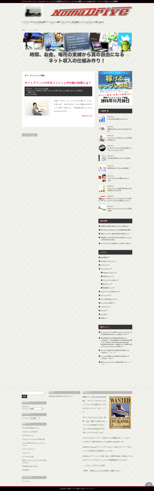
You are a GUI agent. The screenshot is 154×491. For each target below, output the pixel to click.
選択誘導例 (26, 470)
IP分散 (45, 90)
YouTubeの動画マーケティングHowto (118, 158)
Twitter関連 (104, 257)
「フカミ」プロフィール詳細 (94, 465)
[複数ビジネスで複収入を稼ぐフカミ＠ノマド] (33, 17)
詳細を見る (86, 116)
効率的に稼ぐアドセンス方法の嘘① (118, 168)
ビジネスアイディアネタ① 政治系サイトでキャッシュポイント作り (119, 149)
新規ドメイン (32, 92)
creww (93, 447)
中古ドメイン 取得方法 (76, 90)
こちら (97, 471)
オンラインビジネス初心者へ (109, 291)
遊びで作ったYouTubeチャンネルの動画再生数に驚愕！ (116, 229)
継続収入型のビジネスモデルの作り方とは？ (119, 130)
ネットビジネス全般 (42, 88)
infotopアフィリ (107, 276)
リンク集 (103, 314)
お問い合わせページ (28, 435)
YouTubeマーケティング (107, 261)
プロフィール (26, 452)
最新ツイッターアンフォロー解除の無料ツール (114, 362)
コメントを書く (32, 94)
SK (110, 358)
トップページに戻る (29, 135)
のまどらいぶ (94, 417)
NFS (106, 456)
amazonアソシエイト (109, 272)
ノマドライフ (104, 306)
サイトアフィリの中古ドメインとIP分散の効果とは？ (58, 82)
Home (23, 29)
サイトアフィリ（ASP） (109, 280)
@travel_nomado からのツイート (61, 396)
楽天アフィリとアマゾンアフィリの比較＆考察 (119, 209)
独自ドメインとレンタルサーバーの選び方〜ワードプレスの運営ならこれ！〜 (119, 199)
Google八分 (39, 90)
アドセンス (104, 265)
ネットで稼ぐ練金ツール (107, 299)
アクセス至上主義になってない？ (117, 119)
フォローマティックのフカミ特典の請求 (34, 439)
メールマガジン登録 (28, 456)
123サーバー (31, 90)
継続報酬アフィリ (108, 287)
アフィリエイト (105, 268)
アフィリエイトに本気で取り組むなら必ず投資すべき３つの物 (119, 189)
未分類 (102, 318)
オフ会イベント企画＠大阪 (30, 431)
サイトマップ (26, 481)
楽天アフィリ (106, 284)
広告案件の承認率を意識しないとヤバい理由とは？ (115, 226)
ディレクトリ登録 (53, 90)
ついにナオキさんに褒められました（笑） (118, 179)
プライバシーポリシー (29, 448)
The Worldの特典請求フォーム (31, 427)
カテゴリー (26, 406)
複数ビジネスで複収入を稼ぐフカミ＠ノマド (81, 489)
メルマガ (103, 310)
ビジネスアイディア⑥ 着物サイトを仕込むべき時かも (116, 243)
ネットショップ (105, 295)
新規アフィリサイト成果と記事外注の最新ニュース (115, 233)
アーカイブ (26, 418)
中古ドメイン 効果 (64, 90)
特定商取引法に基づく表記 (30, 466)
